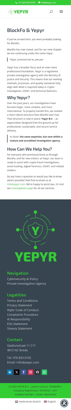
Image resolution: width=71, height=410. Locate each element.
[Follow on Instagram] (30, 372)
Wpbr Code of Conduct (23, 310)
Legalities (16, 294)
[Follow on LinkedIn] (9, 372)
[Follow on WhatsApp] (44, 372)
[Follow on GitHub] (37, 372)
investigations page (22, 188)
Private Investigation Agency (26, 283)
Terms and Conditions (22, 301)
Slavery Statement (19, 328)
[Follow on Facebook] (16, 372)
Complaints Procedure (22, 315)
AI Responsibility (18, 319)
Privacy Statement (19, 305)
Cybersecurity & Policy (22, 279)
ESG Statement (17, 324)
